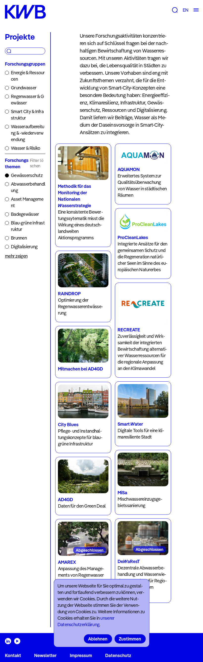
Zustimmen (130, 639)
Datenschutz (118, 655)
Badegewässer (25, 214)
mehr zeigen (16, 256)
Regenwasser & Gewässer (27, 100)
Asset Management (27, 202)
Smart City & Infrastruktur (27, 115)
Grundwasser (23, 88)
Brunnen (19, 238)
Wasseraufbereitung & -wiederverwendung (27, 133)
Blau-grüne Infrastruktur (28, 226)
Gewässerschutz (27, 175)
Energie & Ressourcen (28, 76)
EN (185, 10)
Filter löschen (37, 163)
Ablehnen (97, 639)
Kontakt (13, 655)
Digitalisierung (24, 246)
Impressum (81, 655)
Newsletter (45, 655)
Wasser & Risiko (25, 148)
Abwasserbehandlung (28, 187)
